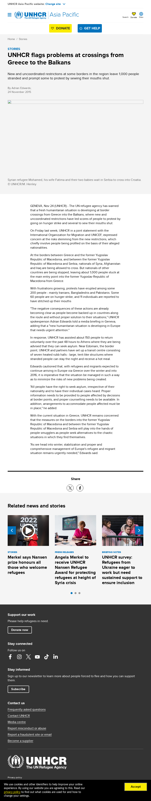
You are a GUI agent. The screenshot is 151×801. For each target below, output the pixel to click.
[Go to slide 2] (76, 594)
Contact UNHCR (19, 716)
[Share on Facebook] (79, 488)
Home (11, 39)
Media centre (17, 722)
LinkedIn (55, 656)
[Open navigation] (9, 15)
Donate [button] (134, 17)
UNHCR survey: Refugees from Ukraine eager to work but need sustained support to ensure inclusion (122, 570)
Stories (23, 39)
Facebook (10, 656)
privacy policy (12, 792)
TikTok (46, 656)
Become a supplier (20, 741)
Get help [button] (92, 28)
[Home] (27, 15)
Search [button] (125, 17)
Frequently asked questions (27, 709)
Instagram (19, 656)
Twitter (28, 656)
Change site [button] (53, 4)
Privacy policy (15, 777)
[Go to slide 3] (80, 594)
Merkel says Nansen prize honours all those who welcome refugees (27, 565)
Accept (136, 786)
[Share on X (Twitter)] (70, 488)
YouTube (37, 656)
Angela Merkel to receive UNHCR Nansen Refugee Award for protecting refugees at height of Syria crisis (75, 570)
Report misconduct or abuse (27, 728)
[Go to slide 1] (73, 594)
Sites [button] (141, 17)
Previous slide (12, 530)
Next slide (139, 530)
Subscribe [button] (18, 689)
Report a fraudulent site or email (30, 734)
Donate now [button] (19, 630)
